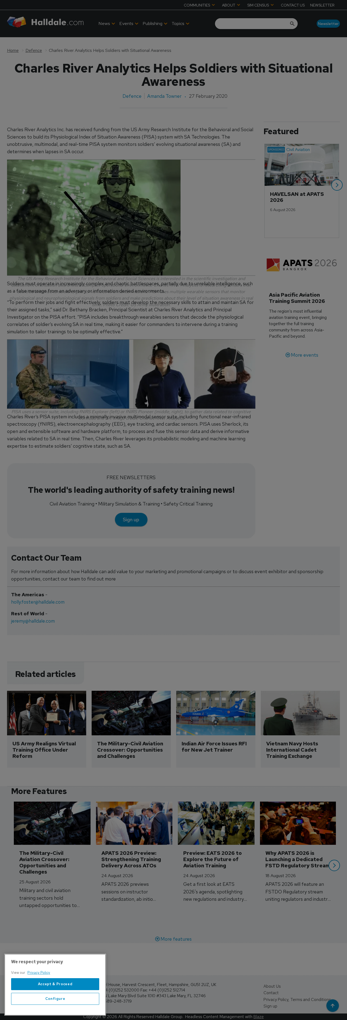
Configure (55, 998)
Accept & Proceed (55, 984)
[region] (55, 985)
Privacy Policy (38, 972)
